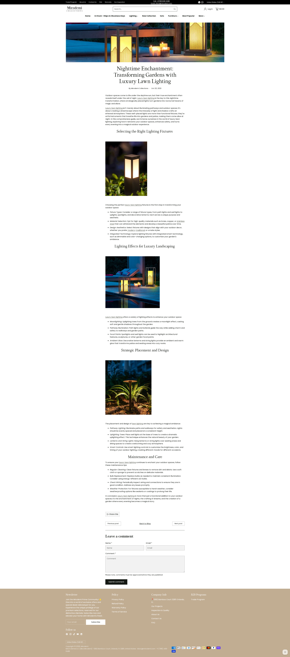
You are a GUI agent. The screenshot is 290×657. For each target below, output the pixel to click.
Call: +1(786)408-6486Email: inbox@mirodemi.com (161, 2)
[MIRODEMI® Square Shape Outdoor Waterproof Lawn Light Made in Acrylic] (145, 169)
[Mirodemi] (74, 9)
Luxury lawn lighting (145, 98)
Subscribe (95, 622)
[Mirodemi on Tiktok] (74, 634)
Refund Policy (118, 603)
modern (131, 230)
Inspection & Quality (160, 610)
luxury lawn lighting (133, 205)
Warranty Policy (119, 607)
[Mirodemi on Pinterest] (66, 634)
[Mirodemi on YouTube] (77, 634)
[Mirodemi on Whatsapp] (202, 2)
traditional (140, 230)
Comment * (110, 553)
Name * (108, 543)
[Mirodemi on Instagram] (70, 634)
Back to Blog (145, 523)
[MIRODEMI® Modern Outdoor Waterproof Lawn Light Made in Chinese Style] (145, 282)
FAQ (153, 622)
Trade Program (198, 599)
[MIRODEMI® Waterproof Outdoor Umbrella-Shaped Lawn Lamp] (145, 387)
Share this (113, 514)
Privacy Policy (118, 599)
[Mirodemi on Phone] (199, 2)
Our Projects (156, 606)
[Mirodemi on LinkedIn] (81, 634)
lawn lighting (137, 423)
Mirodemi (84, 646)
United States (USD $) (215, 2)
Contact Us (156, 618)
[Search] (174, 9)
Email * (149, 543)
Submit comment (116, 582)
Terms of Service (119, 611)
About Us (155, 614)
